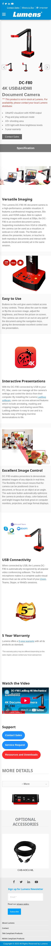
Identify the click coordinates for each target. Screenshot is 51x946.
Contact (5, 928)
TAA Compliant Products (12, 933)
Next (47, 67)
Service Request (15, 745)
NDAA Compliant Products (13, 938)
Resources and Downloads (21, 754)
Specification (25, 148)
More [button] (26, 783)
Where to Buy (28, 7)
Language (43, 7)
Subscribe (14, 911)
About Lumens (8, 923)
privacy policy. (23, 904)
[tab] (25, 784)
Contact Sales (13, 7)
